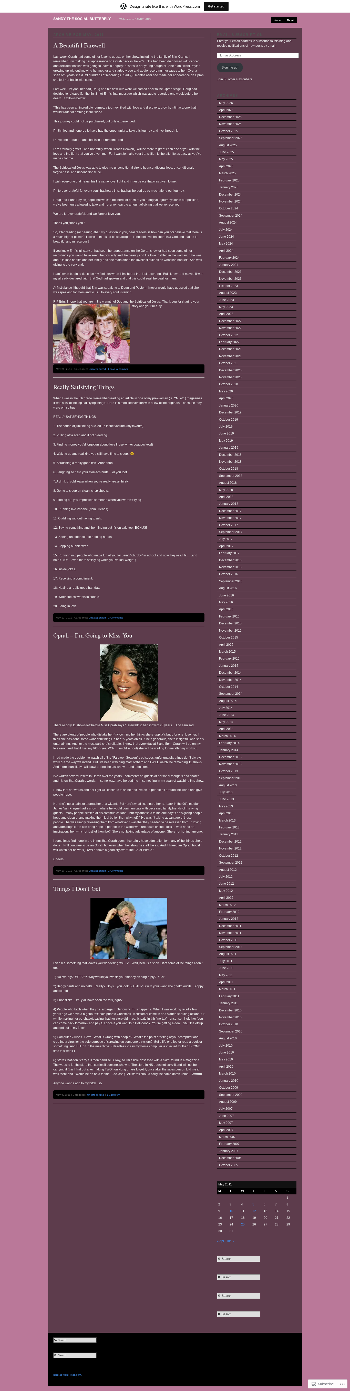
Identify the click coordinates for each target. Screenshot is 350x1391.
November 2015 (230, 630)
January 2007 (228, 1151)
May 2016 (226, 602)
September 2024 (230, 215)
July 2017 (226, 539)
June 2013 (226, 799)
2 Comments (115, 617)
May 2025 (226, 159)
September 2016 (230, 581)
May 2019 (226, 440)
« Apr (220, 1241)
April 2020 (226, 398)
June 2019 (226, 433)
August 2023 (228, 293)
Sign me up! (230, 67)
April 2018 (226, 497)
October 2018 (228, 468)
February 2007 (229, 1144)
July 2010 (226, 1045)
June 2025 (226, 152)
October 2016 (228, 574)
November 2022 (230, 328)
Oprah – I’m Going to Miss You (92, 635)
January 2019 (228, 447)
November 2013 (230, 764)
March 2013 (227, 820)
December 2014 (230, 672)
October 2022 (228, 335)
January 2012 (228, 919)
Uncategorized (97, 369)
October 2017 (228, 525)
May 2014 (226, 722)
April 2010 (226, 1066)
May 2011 (226, 975)
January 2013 (228, 834)
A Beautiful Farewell (79, 45)
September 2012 (230, 862)
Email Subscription (240, 35)
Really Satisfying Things (84, 387)
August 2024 (228, 222)
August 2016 (228, 588)
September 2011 (230, 947)
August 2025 (228, 145)
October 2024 (228, 208)
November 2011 (230, 933)
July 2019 (226, 426)
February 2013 (229, 827)
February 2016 (229, 616)
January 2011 (228, 1003)
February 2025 (229, 180)
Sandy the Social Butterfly (82, 19)
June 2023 (226, 300)
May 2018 (226, 490)
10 (231, 1211)
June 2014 (226, 715)
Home (277, 20)
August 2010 (228, 1038)
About (290, 20)
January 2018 (228, 504)
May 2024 (226, 243)
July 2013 (226, 792)
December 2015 (230, 623)
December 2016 (230, 560)
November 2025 (230, 124)
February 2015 (229, 658)
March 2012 (227, 905)
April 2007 (226, 1130)
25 (243, 1224)
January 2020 (228, 405)
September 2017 (230, 532)
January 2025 (228, 187)
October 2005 (228, 1165)
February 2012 (229, 912)
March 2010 (227, 1073)
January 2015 (228, 666)
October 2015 (228, 637)
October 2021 (228, 363)
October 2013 (228, 771)
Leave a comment (118, 369)
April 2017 (226, 546)
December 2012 (230, 841)
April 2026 (226, 110)
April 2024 (226, 251)
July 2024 (226, 229)
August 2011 (227, 954)
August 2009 (228, 1102)
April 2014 (226, 729)
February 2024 (229, 257)
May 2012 (226, 891)
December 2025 (230, 117)
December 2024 (230, 194)
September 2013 (230, 778)
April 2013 (226, 813)
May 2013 (226, 806)
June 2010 (226, 1052)
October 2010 (228, 1024)
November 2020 (230, 377)
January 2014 (228, 750)
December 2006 (230, 1158)
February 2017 (229, 553)
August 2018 (228, 483)
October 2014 (228, 687)
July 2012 (226, 876)
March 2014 (227, 736)
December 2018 (230, 455)
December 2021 (230, 349)
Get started (216, 6)
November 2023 (230, 279)
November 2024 (230, 201)
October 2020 (228, 384)
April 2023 (226, 314)
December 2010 (230, 1010)
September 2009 (230, 1095)
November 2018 (230, 461)
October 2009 (228, 1087)
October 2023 (228, 286)
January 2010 (228, 1081)
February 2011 (229, 996)
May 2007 (226, 1123)
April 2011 (226, 982)
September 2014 (230, 694)
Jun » (230, 1241)
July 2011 (225, 961)
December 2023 (230, 272)
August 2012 (228, 870)
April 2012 (226, 898)
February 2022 (229, 342)
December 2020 (230, 370)
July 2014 (226, 708)
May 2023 (226, 307)
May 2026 (226, 103)
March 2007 (227, 1137)
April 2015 (226, 644)
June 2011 (226, 968)
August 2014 (228, 701)
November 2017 (230, 518)
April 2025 (226, 166)
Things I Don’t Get (76, 888)
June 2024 (226, 236)
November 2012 (230, 848)
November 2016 (230, 567)
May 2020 (226, 391)
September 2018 (230, 476)
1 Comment (113, 1094)
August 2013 (228, 785)
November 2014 (230, 680)
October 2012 (228, 855)
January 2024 (228, 265)
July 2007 (226, 1108)
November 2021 (230, 356)
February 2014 (229, 743)
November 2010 (230, 1017)
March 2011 (227, 989)
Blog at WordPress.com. (67, 1374)
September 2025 (230, 138)
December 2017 (230, 511)
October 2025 (228, 131)
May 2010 (226, 1059)
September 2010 (230, 1031)
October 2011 (228, 940)
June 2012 (226, 883)
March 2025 (227, 173)
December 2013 (230, 757)
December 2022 (230, 321)
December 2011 (230, 926)
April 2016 (226, 609)
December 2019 (230, 412)
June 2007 (226, 1116)
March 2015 (227, 651)
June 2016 (226, 595)
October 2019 (228, 419)
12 (254, 1211)
